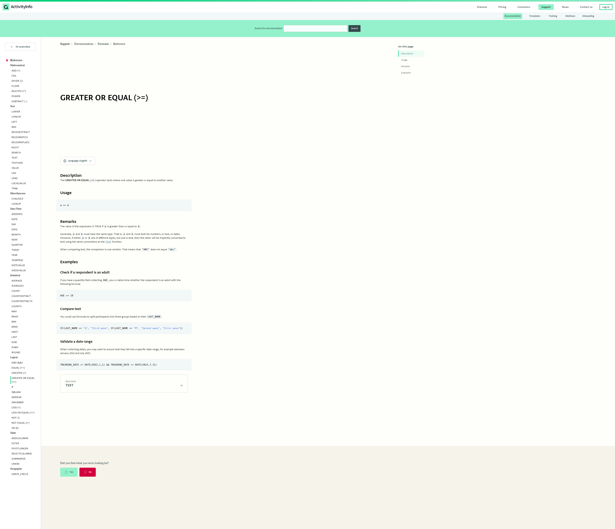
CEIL (14, 75)
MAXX (15, 316)
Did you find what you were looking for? (84, 463)
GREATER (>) (19, 372)
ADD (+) (16, 70)
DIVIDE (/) (17, 80)
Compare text (70, 309)
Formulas (103, 44)
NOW (15, 239)
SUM (14, 342)
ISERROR (16, 397)
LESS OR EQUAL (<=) (23, 412)
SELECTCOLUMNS (22, 453)
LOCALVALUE (19, 183)
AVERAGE (17, 280)
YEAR (14, 255)
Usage (404, 59)
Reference (16, 60)
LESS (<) (16, 407)
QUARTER (17, 244)
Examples (406, 72)
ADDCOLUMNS (20, 438)
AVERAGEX (18, 285)
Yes (71, 472)
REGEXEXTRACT (21, 132)
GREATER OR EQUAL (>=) (23, 379)
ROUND (16, 352)
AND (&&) (17, 362)
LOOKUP (16, 203)
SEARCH (16, 152)
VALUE (15, 168)
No (90, 472)
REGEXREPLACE (20, 142)
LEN (14, 173)
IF (12, 387)
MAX (14, 311)
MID (14, 127)
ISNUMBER (18, 402)
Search (354, 28)
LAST (14, 337)
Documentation (83, 44)
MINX (15, 326)
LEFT (14, 121)
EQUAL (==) (18, 367)
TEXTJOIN (17, 162)
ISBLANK (16, 392)
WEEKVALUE (19, 270)
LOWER (16, 111)
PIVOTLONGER (20, 448)
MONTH (16, 234)
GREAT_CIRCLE (20, 474)
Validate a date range (76, 342)
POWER (16, 96)
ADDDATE (17, 214)
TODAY (15, 250)
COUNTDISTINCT (21, 296)
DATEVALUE (18, 265)
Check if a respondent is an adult (85, 272)
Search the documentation (268, 28)
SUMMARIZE (19, 458)
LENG (15, 178)
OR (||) (15, 428)
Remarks (405, 66)
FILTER (15, 443)
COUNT (16, 291)
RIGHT (15, 147)
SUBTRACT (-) (19, 101)
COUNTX (16, 306)
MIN (14, 321)
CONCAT (16, 116)
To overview (23, 46)
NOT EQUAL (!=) (20, 422)
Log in (606, 7)
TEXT (15, 157)
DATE (15, 219)
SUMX (15, 347)
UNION (15, 463)
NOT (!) (16, 417)
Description (407, 53)
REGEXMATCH (20, 137)
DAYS (14, 229)
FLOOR (15, 86)
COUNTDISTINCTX (22, 301)
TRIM (15, 188)
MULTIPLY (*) (19, 91)
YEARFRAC (17, 260)
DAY (14, 224)
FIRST (15, 332)
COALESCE (17, 198)
